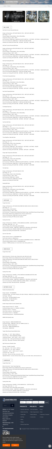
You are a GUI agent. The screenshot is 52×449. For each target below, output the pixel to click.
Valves (22, 419)
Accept (6, 445)
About (41, 409)
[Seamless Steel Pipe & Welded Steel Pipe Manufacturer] (8, 400)
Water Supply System (34, 411)
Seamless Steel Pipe (25, 409)
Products (8, 6)
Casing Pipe (23, 414)
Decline (15, 445)
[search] (12, 405)
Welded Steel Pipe (24, 411)
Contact (41, 416)
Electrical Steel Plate (25, 424)
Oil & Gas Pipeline (34, 409)
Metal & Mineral (33, 414)
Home (5, 6)
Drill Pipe (22, 416)
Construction (33, 416)
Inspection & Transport (44, 414)
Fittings (22, 421)
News (41, 411)
